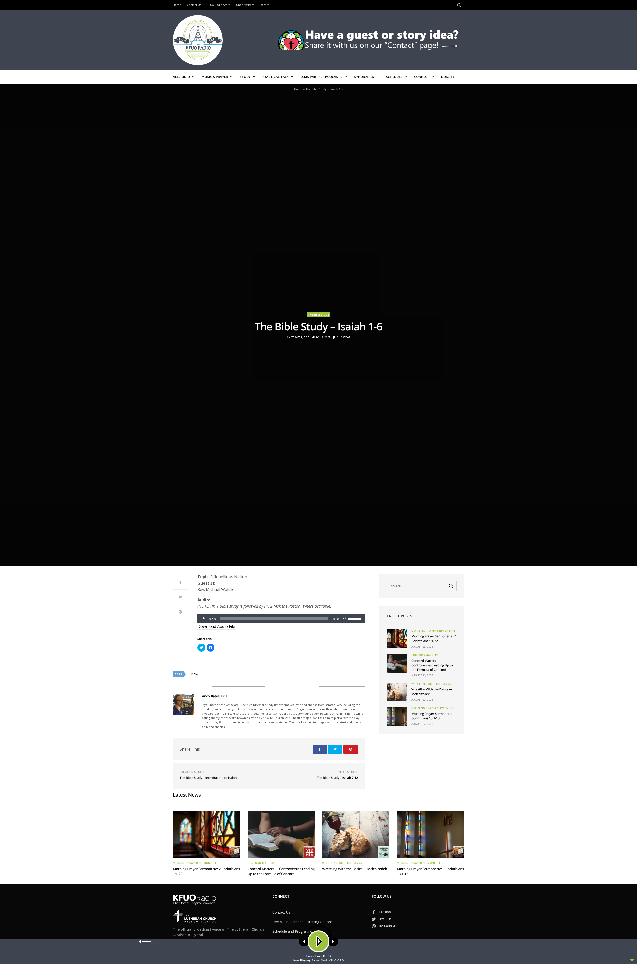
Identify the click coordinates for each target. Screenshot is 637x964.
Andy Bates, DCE (298, 337)
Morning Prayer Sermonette (433, 630)
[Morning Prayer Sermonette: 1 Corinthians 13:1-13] (397, 716)
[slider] (355, 618)
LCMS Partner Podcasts (321, 76)
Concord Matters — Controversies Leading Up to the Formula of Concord (432, 665)
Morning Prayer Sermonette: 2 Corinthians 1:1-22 (433, 638)
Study (245, 76)
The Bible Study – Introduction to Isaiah (208, 777)
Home (177, 5)
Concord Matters (425, 655)
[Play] (203, 618)
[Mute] (344, 618)
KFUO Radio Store (218, 5)
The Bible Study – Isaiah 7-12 (337, 777)
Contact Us (194, 5)
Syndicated (364, 76)
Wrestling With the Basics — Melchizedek (354, 869)
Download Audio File (216, 626)
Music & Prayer (215, 76)
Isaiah (195, 674)
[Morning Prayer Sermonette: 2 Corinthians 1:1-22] (397, 638)
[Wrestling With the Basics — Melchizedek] (397, 692)
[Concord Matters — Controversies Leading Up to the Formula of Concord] (397, 663)
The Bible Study (318, 314)
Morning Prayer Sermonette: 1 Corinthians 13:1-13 (433, 715)
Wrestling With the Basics (431, 684)
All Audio (181, 76)
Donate (264, 5)
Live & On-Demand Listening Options (302, 921)
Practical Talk (275, 76)
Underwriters (245, 5)
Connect (421, 76)
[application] (281, 618)
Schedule (394, 76)
